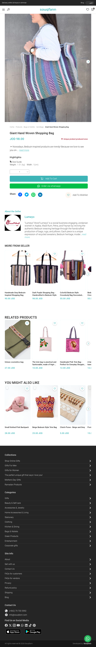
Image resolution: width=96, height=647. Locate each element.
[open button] (3, 9)
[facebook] (6, 626)
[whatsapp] (22, 626)
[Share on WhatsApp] (33, 195)
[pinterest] (34, 626)
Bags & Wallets (29, 127)
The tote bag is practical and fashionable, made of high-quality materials (44, 363)
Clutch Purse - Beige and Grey (72, 427)
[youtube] (18, 626)
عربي (91, 3)
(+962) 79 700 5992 (17, 611)
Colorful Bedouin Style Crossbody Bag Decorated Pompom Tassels (71, 294)
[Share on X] (27, 195)
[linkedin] (26, 626)
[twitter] (10, 626)
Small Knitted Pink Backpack (17, 427)
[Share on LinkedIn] (40, 195)
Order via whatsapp (50, 186)
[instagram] (14, 626)
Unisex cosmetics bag (14, 362)
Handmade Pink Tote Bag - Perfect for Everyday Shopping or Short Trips (72, 363)
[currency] (87, 2)
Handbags (40, 127)
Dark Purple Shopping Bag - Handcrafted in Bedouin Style (44, 293)
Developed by (82, 643)
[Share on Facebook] (20, 195)
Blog (82, 3)
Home (12, 127)
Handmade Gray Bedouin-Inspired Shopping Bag (15, 293)
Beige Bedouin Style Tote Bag (44, 427)
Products (19, 127)
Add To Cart (51, 178)
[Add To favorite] (27, 254)
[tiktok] (30, 626)
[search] (8, 9)
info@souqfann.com (18, 615)
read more (24, 150)
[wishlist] (87, 9)
